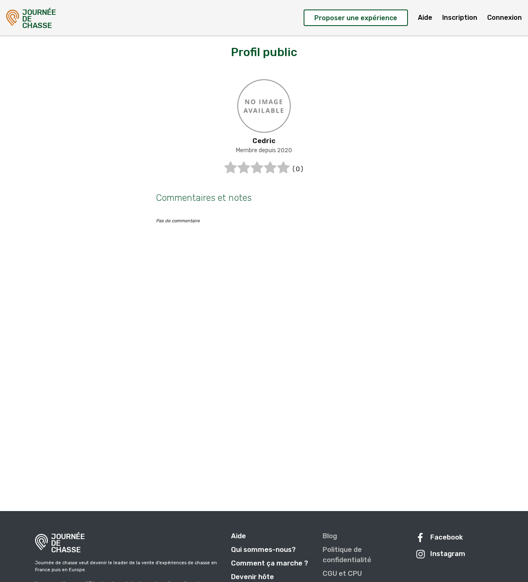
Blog (330, 536)
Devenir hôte (252, 577)
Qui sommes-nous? (263, 549)
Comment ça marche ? (269, 563)
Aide (425, 17)
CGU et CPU (342, 573)
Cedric (264, 141)
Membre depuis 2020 (264, 150)
